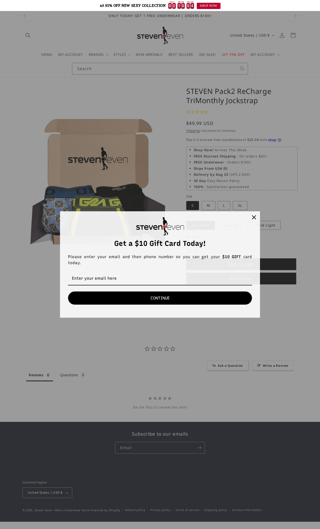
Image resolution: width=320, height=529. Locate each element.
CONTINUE (160, 298)
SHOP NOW (208, 6)
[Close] (254, 217)
